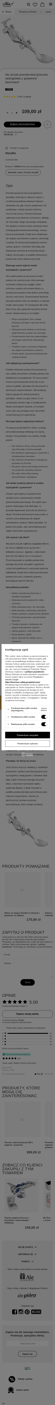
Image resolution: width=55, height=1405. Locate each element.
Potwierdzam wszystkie (27, 735)
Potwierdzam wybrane (27, 743)
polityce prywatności (35, 672)
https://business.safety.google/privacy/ (22, 682)
